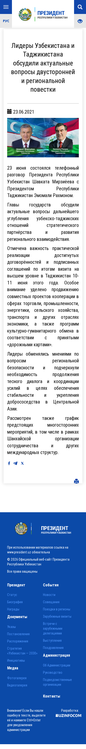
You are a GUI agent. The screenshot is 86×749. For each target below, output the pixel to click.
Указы (11, 627)
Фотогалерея (17, 678)
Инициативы (16, 660)
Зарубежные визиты (57, 616)
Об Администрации (56, 665)
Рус (6, 21)
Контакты (51, 696)
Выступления (52, 640)
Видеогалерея (17, 685)
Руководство (52, 672)
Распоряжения (17, 641)
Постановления (18, 634)
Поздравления (53, 648)
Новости (49, 595)
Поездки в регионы (56, 609)
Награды (13, 609)
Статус (12, 595)
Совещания (51, 602)
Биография (15, 602)
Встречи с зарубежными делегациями (52, 628)
